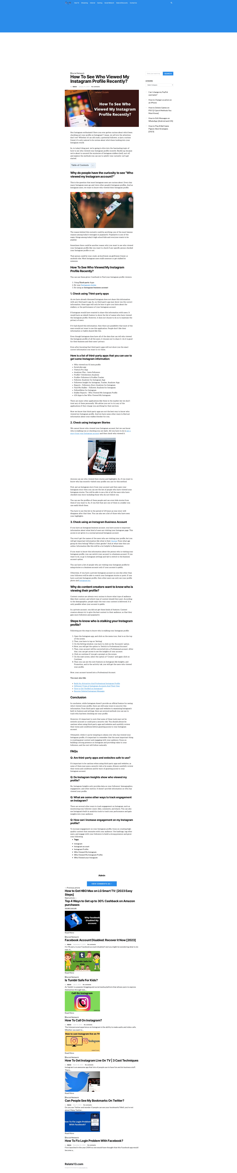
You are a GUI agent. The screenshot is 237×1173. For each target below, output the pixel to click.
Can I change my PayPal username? (158, 93)
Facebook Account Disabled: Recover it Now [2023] (100, 940)
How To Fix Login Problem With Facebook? (94, 1141)
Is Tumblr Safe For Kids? (81, 980)
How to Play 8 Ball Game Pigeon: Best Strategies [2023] (158, 129)
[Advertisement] (118, 19)
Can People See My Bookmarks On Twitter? (94, 1100)
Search (168, 74)
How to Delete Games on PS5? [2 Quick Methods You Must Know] (159, 110)
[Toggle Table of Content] (92, 165)
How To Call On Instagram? (83, 1020)
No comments (95, 86)
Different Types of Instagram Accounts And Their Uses (97, 686)
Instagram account (81, 846)
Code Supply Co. (83, 1167)
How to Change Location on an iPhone (160, 101)
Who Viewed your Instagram (86, 857)
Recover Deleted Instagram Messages (89, 691)
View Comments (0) (100, 884)
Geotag (114, 541)
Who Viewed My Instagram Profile (88, 855)
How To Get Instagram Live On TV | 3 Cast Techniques (101, 1060)
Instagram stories (88, 285)
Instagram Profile (81, 849)
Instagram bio (84, 581)
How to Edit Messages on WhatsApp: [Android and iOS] (160, 119)
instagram (78, 844)
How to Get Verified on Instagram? (88, 689)
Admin (75, 86)
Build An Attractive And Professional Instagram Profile (97, 684)
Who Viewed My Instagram (85, 852)
